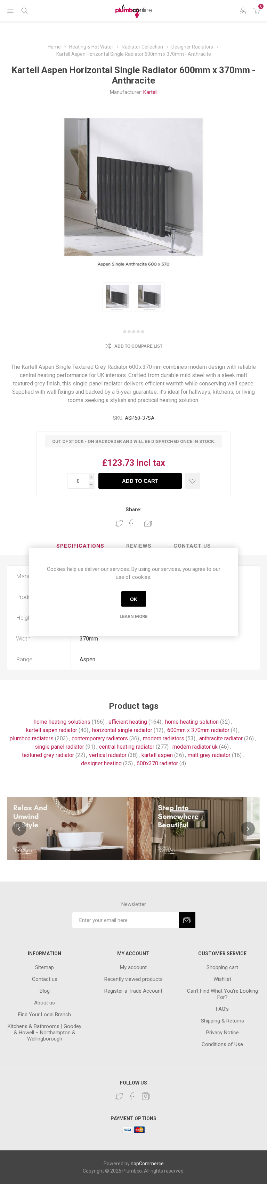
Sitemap (44, 967)
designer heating (101, 763)
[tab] (80, 546)
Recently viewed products (133, 979)
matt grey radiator (209, 755)
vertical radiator (108, 755)
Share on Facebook (131, 523)
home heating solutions (62, 722)
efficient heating (127, 722)
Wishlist (222, 979)
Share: (133, 509)
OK (133, 599)
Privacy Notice (222, 1032)
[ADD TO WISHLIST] (192, 481)
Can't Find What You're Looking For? (222, 994)
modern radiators (163, 738)
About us (44, 1003)
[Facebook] (132, 1096)
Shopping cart (222, 967)
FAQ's (222, 1009)
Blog (45, 991)
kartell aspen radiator (51, 730)
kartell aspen (157, 755)
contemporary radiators (100, 738)
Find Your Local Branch (44, 1014)
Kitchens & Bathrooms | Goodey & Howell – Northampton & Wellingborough (44, 1032)
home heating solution (192, 722)
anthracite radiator (221, 738)
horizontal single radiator (122, 730)
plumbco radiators (32, 738)
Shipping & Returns (222, 1021)
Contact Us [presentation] (192, 546)
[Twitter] (119, 1096)
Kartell (150, 92)
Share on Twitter (119, 523)
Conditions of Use (222, 1044)
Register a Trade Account (133, 991)
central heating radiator (126, 746)
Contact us (44, 979)
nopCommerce (147, 1163)
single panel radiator (59, 746)
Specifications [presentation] (80, 546)
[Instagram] (145, 1096)
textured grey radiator (48, 755)
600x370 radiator (157, 763)
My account (133, 967)
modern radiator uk (195, 746)
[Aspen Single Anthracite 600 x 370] (117, 297)
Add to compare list (138, 346)
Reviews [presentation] (139, 546)
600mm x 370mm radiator (198, 730)
